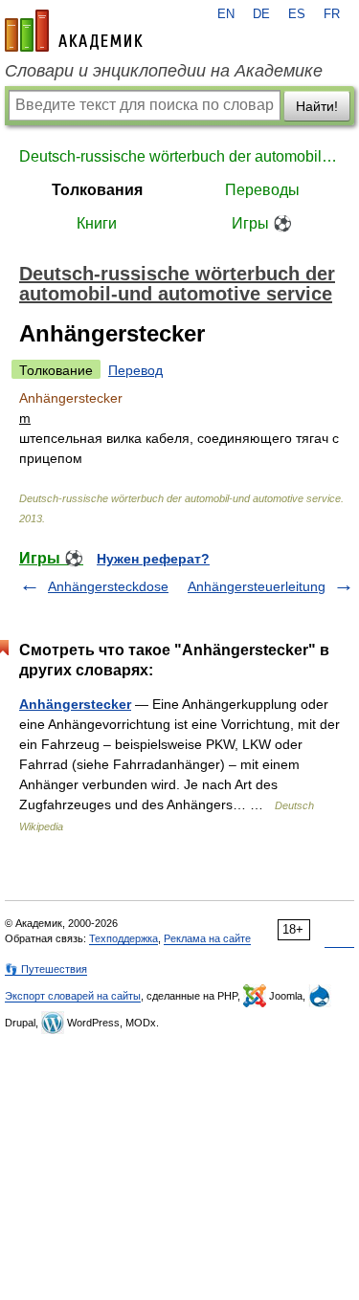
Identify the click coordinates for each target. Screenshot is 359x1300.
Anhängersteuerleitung (256, 586)
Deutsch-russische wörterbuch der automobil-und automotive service (179, 156)
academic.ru (74, 31)
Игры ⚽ (262, 223)
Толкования (97, 190)
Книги (97, 223)
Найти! (317, 106)
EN (226, 14)
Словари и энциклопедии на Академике (164, 70)
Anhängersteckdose (108, 586)
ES (296, 14)
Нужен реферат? (153, 558)
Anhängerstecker (75, 704)
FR (332, 14)
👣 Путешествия (46, 969)
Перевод (135, 370)
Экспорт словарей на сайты (73, 996)
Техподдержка (123, 938)
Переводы (262, 190)
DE (261, 14)
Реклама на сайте (207, 938)
